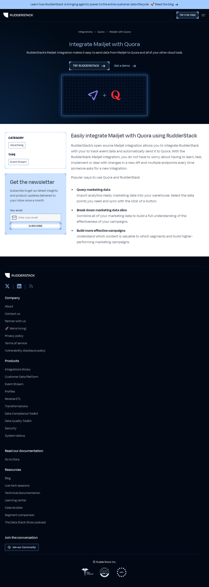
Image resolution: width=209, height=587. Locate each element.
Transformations (16, 406)
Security (11, 428)
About (9, 306)
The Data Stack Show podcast (25, 522)
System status (15, 436)
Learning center (15, 500)
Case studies (13, 508)
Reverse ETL (13, 399)
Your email (16, 210)
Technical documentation (22, 493)
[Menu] (203, 15)
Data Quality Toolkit (18, 421)
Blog (8, 478)
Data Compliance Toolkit (21, 414)
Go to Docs (12, 459)
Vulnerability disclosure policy (25, 351)
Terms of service (16, 343)
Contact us (12, 314)
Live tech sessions (17, 486)
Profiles (10, 391)
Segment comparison (19, 515)
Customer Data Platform (21, 377)
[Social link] (7, 287)
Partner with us (15, 321)
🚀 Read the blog (162, 4)
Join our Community (24, 547)
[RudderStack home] (18, 15)
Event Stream (14, 384)
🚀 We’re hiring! (16, 328)
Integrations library (18, 369)
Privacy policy (14, 336)
